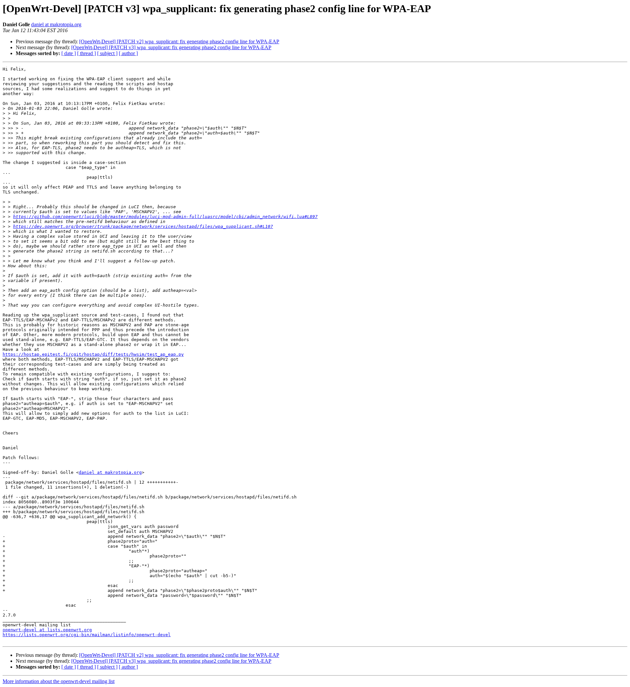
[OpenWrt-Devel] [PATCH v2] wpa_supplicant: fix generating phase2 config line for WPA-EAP (179, 41)
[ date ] (68, 53)
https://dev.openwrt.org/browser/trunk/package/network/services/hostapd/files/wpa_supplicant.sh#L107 (143, 226)
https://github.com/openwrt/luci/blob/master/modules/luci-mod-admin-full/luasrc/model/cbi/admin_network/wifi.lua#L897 (165, 216)
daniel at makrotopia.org (56, 24)
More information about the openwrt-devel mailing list (59, 681)
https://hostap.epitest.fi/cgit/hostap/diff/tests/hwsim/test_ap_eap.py (93, 354)
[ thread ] (86, 53)
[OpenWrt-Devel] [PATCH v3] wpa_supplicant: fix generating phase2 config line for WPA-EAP (171, 47)
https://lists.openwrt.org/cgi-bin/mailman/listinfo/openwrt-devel (87, 634)
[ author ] (128, 53)
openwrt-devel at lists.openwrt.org (47, 629)
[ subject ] (107, 53)
